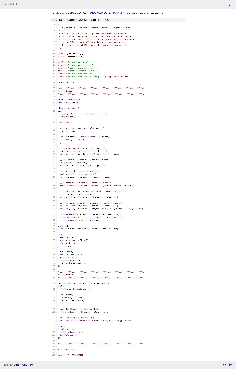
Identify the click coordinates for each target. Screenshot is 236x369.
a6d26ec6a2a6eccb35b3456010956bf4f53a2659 (95, 13)
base (140, 13)
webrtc (55, 13)
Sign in (230, 4)
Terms (31, 365)
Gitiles (16, 365)
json (231, 365)
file (107, 20)
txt (224, 365)
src (63, 13)
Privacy (24, 365)
